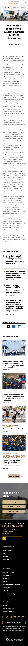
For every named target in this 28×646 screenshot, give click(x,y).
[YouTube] (15, 617)
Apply (14, 502)
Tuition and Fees (14, 507)
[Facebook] (3, 617)
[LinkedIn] (19, 617)
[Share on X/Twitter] (8, 326)
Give (3, 553)
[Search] (4, 538)
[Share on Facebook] (14, 326)
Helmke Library (6, 575)
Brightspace (6, 578)
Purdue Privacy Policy (8, 594)
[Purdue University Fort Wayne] (14, 2)
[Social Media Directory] (23, 617)
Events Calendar (7, 550)
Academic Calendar (8, 572)
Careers (4, 605)
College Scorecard (7, 591)
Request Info (14, 511)
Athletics (5, 556)
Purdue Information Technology (11, 584)
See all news (14, 476)
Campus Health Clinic (8, 608)
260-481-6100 (5, 533)
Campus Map (6, 588)
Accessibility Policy (14, 622)
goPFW (4, 581)
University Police (7, 611)
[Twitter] (7, 617)
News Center (6, 8)
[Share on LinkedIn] (19, 326)
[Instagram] (11, 617)
